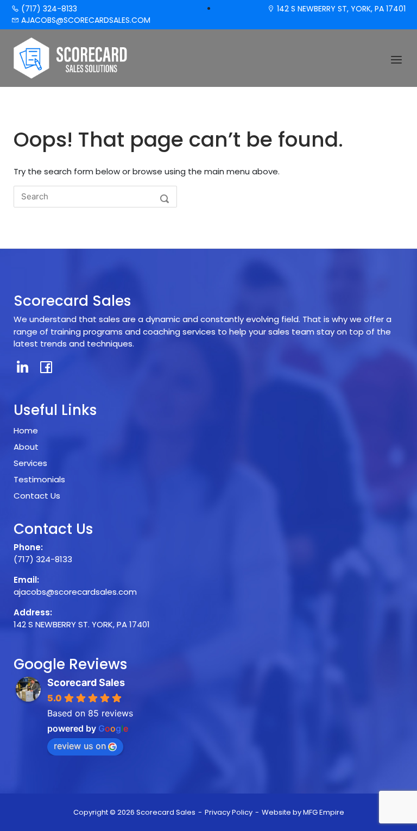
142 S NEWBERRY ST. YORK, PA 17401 (82, 624)
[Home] (71, 57)
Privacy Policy (228, 812)
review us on (80, 745)
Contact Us (37, 495)
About (26, 446)
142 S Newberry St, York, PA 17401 (340, 8)
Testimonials (39, 479)
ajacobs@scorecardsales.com (84, 20)
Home (26, 430)
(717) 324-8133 (48, 8)
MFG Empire (323, 812)
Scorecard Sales (86, 682)
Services (30, 463)
